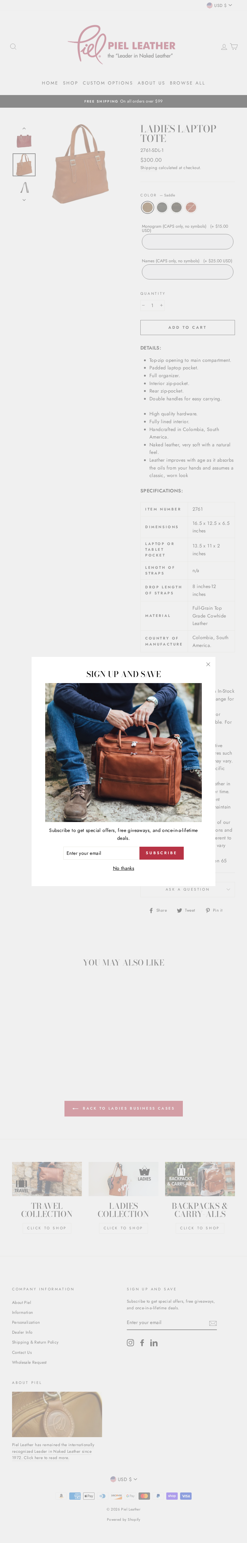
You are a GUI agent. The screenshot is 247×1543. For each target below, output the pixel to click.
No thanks (123, 868)
